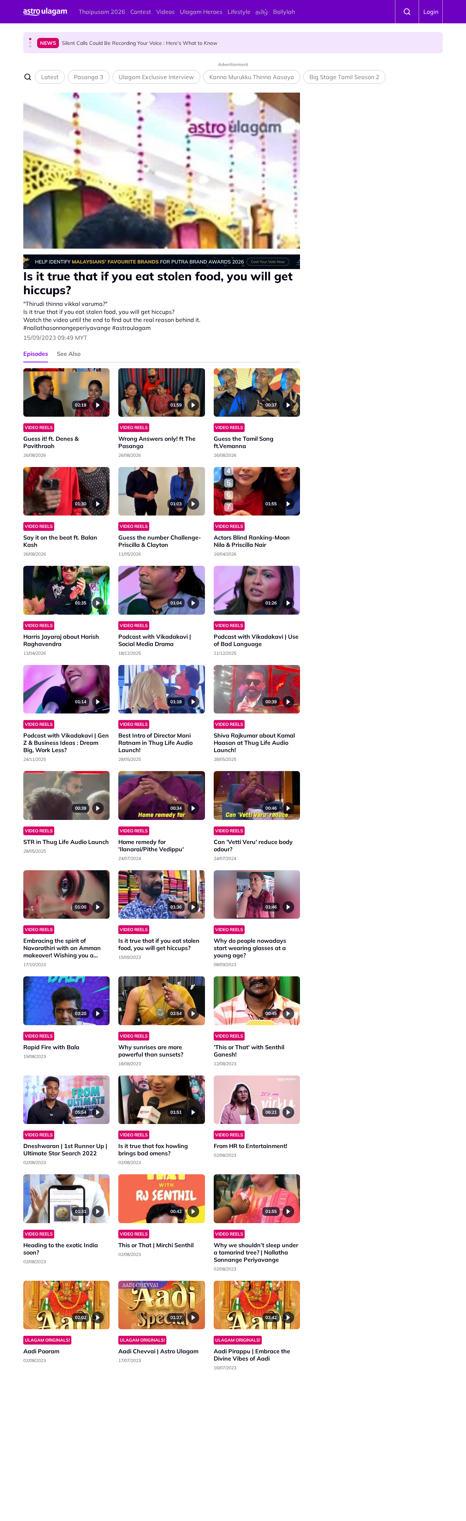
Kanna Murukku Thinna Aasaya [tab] (251, 77)
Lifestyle (239, 11)
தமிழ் (262, 11)
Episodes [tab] (35, 353)
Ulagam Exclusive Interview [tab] (156, 77)
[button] (30, 39)
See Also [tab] (68, 353)
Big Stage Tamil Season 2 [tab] (344, 77)
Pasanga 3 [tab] (88, 77)
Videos (165, 11)
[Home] (45, 11)
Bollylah (284, 11)
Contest (140, 11)
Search (407, 11)
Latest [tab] (50, 77)
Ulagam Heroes (201, 11)
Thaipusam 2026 (102, 11)
